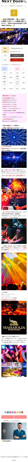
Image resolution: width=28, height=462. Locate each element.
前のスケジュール (7, 417)
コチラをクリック (17, 60)
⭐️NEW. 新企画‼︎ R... (6, 441)
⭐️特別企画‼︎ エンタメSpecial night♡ (7, 29)
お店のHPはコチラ (17, 55)
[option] (14, 36)
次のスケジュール (20, 417)
